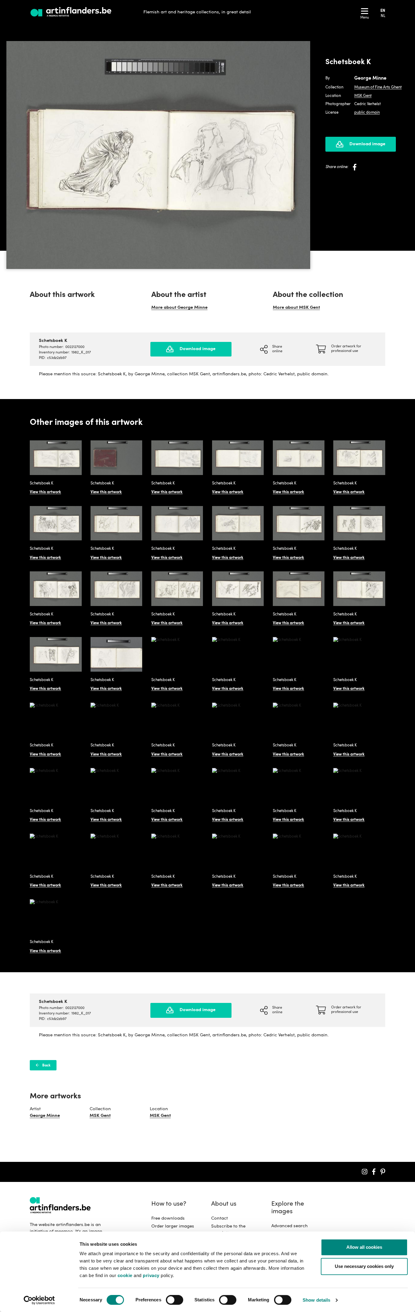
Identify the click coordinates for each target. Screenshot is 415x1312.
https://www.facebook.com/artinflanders (374, 1172)
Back (46, 1065)
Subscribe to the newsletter (228, 1229)
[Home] (71, 12)
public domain (367, 113)
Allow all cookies (364, 1247)
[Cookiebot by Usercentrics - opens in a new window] (39, 1300)
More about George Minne (179, 307)
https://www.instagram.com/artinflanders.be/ (364, 1172)
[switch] (174, 1300)
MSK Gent (363, 96)
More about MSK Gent (296, 307)
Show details (316, 1300)
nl (383, 16)
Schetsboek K (41, 483)
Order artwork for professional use (346, 349)
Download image (367, 144)
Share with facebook (354, 167)
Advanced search (289, 1226)
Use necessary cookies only (364, 1266)
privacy (151, 1275)
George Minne (45, 1116)
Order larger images (172, 1226)
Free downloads (168, 1218)
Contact (219, 1218)
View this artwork (45, 492)
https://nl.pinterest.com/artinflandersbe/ (382, 1172)
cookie (125, 1275)
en (382, 11)
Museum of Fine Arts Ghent (378, 87)
